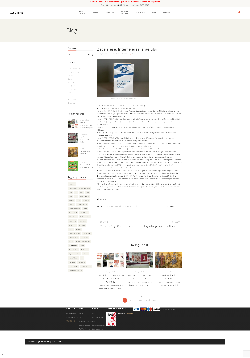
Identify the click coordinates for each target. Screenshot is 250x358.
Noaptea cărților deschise (82, 241)
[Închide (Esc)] (2, 354)
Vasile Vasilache (73, 266)
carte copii (86, 200)
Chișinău (71, 204)
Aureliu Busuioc (84, 196)
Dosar (70, 79)
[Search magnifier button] (92, 54)
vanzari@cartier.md (72, 317)
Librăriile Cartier (73, 237)
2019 (76, 192)
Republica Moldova (74, 254)
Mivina (71, 241)
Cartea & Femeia (73, 72)
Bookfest (71, 200)
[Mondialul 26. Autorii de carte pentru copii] (73, 166)
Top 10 (70, 96)
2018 (70, 192)
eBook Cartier (84, 213)
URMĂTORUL (151, 300)
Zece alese (125, 54)
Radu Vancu (84, 250)
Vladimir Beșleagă (86, 266)
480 (140, 300)
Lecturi (71, 229)
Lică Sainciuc (84, 237)
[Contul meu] (232, 13)
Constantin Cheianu (74, 209)
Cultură (85, 209)
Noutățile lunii (72, 86)
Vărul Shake (72, 100)
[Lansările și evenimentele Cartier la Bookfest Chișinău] (110, 260)
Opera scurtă (72, 89)
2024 (87, 192)
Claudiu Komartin (82, 204)
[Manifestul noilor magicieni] (168, 260)
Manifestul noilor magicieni (168, 277)
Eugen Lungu (72, 221)
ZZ (69, 106)
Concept (70, 76)
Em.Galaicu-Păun (85, 217)
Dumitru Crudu (73, 213)
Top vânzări (72, 262)
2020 (81, 192)
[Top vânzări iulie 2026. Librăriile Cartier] (139, 260)
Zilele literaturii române (75, 270)
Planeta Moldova (73, 250)
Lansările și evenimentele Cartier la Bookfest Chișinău (111, 278)
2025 (70, 196)
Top (82, 258)
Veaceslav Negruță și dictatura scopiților (118, 226)
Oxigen (82, 246)
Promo (70, 93)
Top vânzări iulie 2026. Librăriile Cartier (139, 277)
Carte (78, 200)
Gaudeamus (82, 221)
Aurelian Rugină (112, 206)
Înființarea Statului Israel (128, 206)
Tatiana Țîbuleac (73, 258)
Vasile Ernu (81, 262)
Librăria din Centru (74, 233)
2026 (76, 196)
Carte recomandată (74, 69)
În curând (71, 82)
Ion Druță (82, 225)
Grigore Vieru (72, 225)
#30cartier (72, 184)
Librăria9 (78, 229)
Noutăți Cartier (73, 246)
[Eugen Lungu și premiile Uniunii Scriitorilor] (161, 224)
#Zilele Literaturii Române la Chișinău (79, 188)
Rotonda (85, 254)
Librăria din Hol (87, 233)
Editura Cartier (73, 217)
